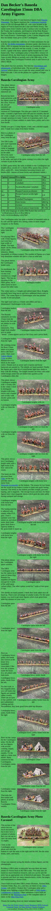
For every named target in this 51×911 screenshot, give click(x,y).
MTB (39, 905)
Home (5, 905)
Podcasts (45, 905)
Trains (16, 907)
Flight (16, 905)
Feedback (41, 907)
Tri (20, 907)
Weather (34, 907)
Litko (3, 478)
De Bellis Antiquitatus (16, 44)
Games (21, 905)
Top (9, 905)
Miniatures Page (20, 895)
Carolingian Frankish (38, 22)
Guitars (26, 905)
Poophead (9, 907)
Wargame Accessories (9, 485)
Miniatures (33, 905)
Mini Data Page (17, 897)
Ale (12, 905)
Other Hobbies (26, 907)
